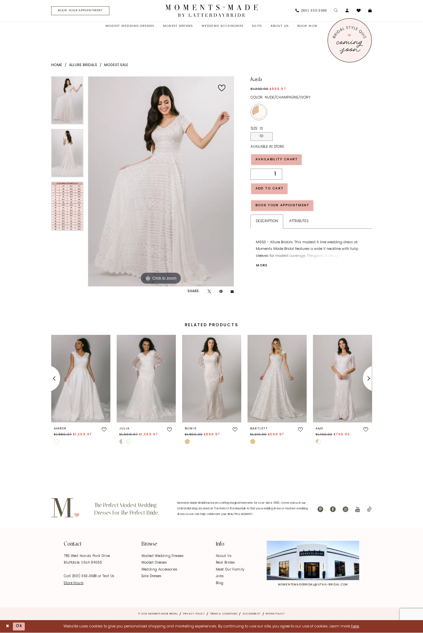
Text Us (108, 576)
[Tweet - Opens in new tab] (209, 292)
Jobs (220, 576)
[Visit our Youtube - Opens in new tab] (357, 509)
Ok (19, 626)
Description (267, 221)
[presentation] (80, 378)
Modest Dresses (154, 562)
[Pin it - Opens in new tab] (221, 292)
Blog (220, 583)
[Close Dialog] (7, 626)
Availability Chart (276, 159)
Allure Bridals (83, 65)
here (355, 626)
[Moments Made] (212, 11)
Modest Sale (116, 65)
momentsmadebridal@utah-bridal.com (313, 584)
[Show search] (336, 11)
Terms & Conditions (224, 614)
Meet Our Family (230, 569)
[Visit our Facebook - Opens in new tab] (333, 509)
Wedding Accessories (159, 569)
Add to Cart (269, 188)
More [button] (261, 265)
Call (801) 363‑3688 (81, 576)
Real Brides (225, 562)
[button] (347, 11)
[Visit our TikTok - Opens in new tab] (369, 509)
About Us (223, 556)
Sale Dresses (151, 576)
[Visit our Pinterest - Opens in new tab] (320, 509)
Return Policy (275, 614)
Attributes (298, 221)
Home (56, 65)
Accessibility (252, 614)
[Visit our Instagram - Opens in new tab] (345, 509)
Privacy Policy (194, 614)
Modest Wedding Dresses (162, 556)
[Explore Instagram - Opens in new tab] (313, 560)
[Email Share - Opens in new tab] (232, 292)
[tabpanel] (67, 102)
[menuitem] (78, 11)
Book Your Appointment (282, 205)
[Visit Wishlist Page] (359, 11)
